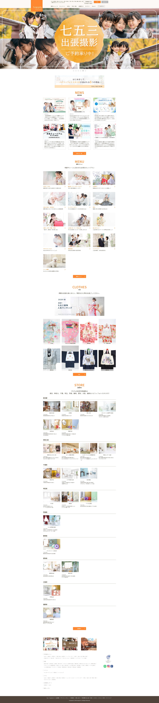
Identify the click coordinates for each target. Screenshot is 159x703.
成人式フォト (58, 658)
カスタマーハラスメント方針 (99, 698)
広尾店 (55, 663)
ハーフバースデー (69, 656)
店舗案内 (80, 6)
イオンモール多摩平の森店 (68, 663)
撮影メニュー (79, 276)
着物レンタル (47, 688)
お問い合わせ (77, 698)
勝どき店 (60, 663)
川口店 (83, 665)
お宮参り (53, 656)
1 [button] (73, 70)
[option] (79, 38)
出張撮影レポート (48, 683)
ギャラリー (87, 6)
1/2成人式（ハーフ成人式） (49, 658)
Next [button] (157, 39)
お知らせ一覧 (79, 153)
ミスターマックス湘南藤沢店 (49, 665)
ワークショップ (61, 672)
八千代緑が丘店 (73, 665)
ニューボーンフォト (70, 677)
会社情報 (57, 698)
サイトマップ (108, 698)
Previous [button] (2, 39)
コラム (45, 675)
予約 (97, 2)
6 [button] (85, 70)
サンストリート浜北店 (56, 667)
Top (47, 698)
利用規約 (72, 698)
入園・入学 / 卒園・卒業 (82, 656)
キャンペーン (62, 6)
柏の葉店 (78, 665)
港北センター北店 (59, 665)
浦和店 (87, 665)
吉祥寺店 (51, 663)
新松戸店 (66, 665)
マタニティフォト (65, 658)
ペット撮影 (84, 658)
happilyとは (52, 698)
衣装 (68, 6)
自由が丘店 (46, 663)
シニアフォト (78, 658)
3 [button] (78, 70)
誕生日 (49, 656)
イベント (46, 670)
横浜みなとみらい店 (83, 663)
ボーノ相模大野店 (92, 663)
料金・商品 (74, 6)
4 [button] (80, 70)
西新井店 (76, 663)
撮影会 (55, 672)
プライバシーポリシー (64, 698)
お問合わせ (105, 2)
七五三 (45, 656)
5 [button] (83, 70)
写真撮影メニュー (48, 654)
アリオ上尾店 (92, 665)
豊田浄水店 (64, 667)
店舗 (45, 661)
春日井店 (69, 667)
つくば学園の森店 (47, 667)
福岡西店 (79, 667)
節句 (75, 656)
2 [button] (76, 70)
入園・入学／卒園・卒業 (91, 677)
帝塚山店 (74, 667)
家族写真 (72, 658)
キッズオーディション (48, 672)
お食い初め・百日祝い (60, 656)
